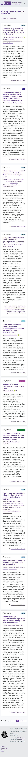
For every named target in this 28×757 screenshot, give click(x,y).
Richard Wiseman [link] (9, 567)
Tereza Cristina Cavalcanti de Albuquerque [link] (14, 182)
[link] (13, 37)
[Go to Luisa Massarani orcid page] (24, 37)
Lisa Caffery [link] (15, 442)
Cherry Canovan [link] (8, 625)
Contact (3, 750)
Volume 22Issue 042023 (18, 159)
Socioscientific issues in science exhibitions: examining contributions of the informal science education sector (13, 328)
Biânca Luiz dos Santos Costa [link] (11, 185)
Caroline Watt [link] (13, 569)
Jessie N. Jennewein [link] (19, 505)
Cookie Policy (4, 748)
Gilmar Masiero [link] (18, 244)
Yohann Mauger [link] (7, 246)
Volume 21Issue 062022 (18, 421)
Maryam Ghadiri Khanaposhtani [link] (11, 511)
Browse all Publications (9, 18)
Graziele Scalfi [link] (8, 37)
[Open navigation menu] (24, 3)
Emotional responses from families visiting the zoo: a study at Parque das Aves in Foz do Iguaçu (13, 32)
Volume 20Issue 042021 (18, 549)
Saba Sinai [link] (7, 442)
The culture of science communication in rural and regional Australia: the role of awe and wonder (13, 436)
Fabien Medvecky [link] (9, 391)
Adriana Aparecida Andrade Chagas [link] (12, 41)
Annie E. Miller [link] (6, 503)
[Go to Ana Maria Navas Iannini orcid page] (18, 335)
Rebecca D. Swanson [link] (17, 503)
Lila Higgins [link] (6, 507)
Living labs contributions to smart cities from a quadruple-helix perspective (14, 240)
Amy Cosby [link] (6, 444)
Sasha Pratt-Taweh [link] (8, 505)
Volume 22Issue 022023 (18, 372)
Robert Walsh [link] (19, 625)
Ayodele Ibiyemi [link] (19, 103)
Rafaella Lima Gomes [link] (8, 186)
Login (2, 751)
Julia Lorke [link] (7, 501)
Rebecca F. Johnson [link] (15, 507)
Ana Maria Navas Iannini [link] (10, 335)
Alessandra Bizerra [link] (8, 43)
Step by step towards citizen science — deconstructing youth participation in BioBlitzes (14, 496)
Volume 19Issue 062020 (18, 712)
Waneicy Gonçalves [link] (8, 39)
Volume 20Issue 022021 (18, 605)
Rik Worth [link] (5, 569)
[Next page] (25, 721)
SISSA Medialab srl (22, 738)
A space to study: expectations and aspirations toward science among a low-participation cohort (14, 620)
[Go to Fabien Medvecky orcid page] (14, 390)
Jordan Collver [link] (20, 567)
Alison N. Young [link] (7, 509)
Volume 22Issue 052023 (18, 80)
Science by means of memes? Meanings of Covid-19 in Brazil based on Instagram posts (14, 174)
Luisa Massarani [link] (19, 37)
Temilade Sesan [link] (8, 103)
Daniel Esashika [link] (8, 244)
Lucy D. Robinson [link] (7, 513)
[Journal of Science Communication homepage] (11, 3)
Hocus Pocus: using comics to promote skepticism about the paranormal (14, 563)
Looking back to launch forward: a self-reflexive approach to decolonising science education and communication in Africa (12, 96)
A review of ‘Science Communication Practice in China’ (13, 386)
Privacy (3, 746)
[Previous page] (12, 721)
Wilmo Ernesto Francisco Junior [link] (12, 179)
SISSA (21, 739)
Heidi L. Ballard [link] (16, 501)
